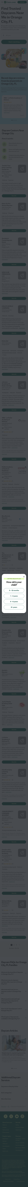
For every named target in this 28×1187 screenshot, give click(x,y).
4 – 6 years (14, 602)
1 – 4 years (14, 596)
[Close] (24, 576)
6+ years (14, 607)
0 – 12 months (14, 590)
